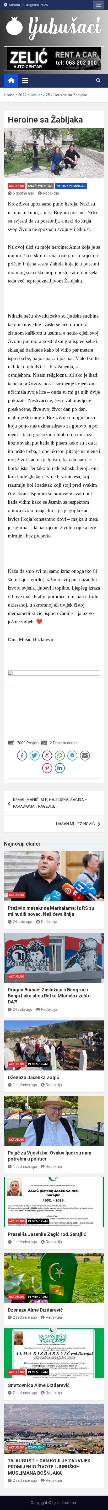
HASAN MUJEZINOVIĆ (75, 823)
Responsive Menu (98, 5)
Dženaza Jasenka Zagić (33, 1077)
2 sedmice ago (25, 1317)
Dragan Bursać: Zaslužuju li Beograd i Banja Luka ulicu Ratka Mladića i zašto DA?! (49, 996)
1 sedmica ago (25, 1085)
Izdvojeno (36, 1447)
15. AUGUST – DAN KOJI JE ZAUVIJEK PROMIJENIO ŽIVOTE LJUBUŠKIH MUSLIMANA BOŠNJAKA (49, 1467)
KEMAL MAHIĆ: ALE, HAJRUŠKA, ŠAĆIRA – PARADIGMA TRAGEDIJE (50, 803)
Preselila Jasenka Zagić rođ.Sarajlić (47, 1234)
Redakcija (51, 193)
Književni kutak (40, 186)
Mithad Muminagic (71, 186)
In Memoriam (38, 1064)
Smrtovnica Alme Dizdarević (38, 1385)
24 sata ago (22, 922)
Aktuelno (16, 186)
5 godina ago (23, 193)
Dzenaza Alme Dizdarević (35, 1310)
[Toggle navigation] (25, 80)
